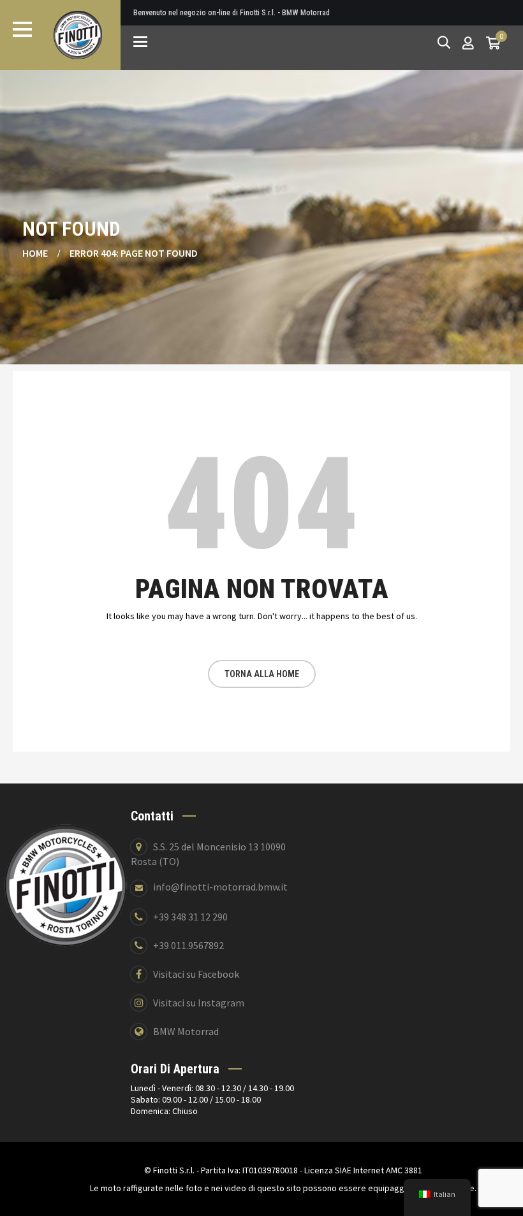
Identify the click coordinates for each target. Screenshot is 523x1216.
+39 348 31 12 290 (190, 916)
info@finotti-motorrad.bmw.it (220, 886)
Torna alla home (262, 674)
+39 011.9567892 (188, 945)
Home (35, 253)
